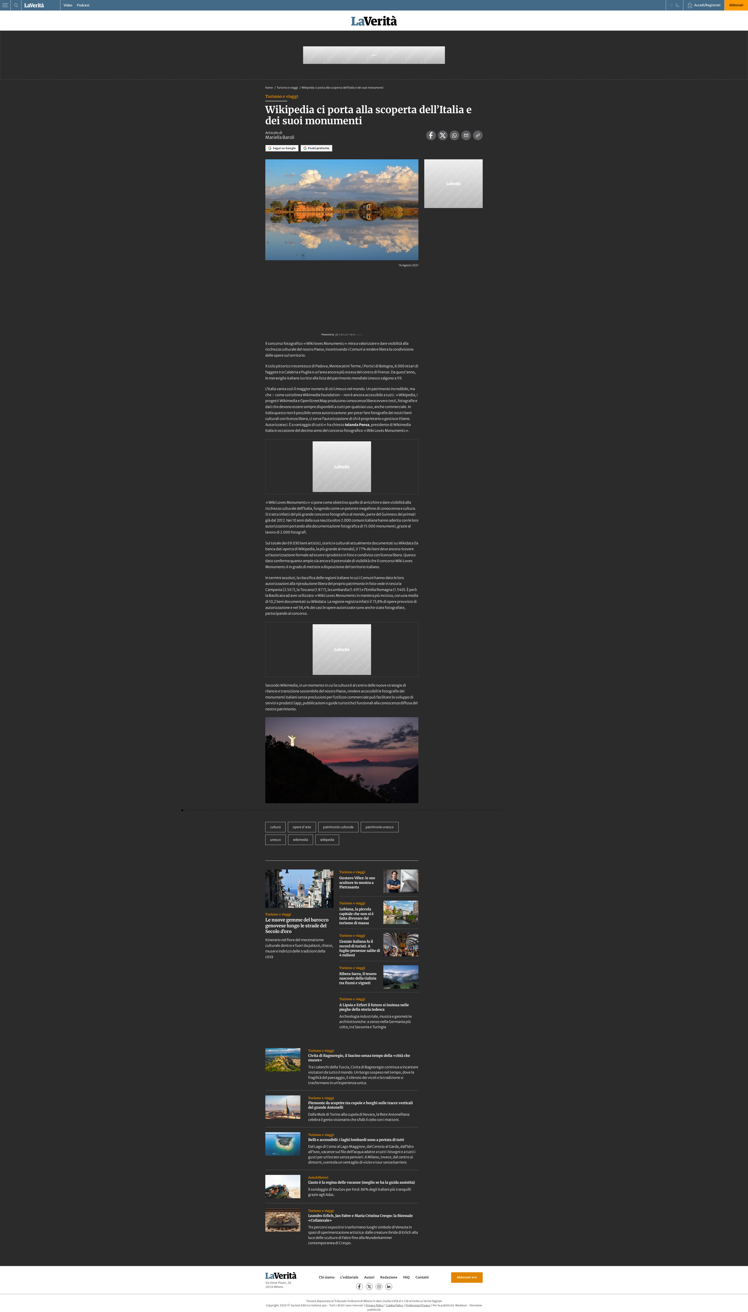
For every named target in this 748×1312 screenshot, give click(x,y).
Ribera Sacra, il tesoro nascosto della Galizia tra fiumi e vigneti (358, 978)
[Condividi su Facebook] (431, 135)
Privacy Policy (375, 1305)
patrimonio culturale (338, 827)
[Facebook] (359, 1286)
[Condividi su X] (443, 135)
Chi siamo (326, 1277)
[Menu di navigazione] (5, 5)
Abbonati (736, 5)
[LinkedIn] (388, 1286)
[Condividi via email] (466, 135)
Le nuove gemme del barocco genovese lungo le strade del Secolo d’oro (297, 925)
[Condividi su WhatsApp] (454, 135)
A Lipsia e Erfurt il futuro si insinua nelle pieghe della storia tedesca (374, 1007)
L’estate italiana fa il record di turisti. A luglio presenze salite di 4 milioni (359, 948)
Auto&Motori (318, 1177)
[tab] (182, 810)
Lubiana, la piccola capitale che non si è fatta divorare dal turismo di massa (356, 916)
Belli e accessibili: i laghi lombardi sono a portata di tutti (356, 1139)
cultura (275, 827)
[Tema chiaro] (671, 5)
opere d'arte (302, 827)
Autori (369, 1277)
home (269, 87)
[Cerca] (16, 5)
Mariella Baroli (279, 137)
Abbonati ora (467, 1277)
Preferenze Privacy (418, 1305)
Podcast (83, 5)
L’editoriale (349, 1277)
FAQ (406, 1277)
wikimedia (300, 840)
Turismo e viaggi (287, 87)
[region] (341, 765)
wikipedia (327, 840)
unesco (275, 840)
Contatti (422, 1277)
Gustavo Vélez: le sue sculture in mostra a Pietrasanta (357, 882)
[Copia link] (478, 135)
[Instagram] (379, 1286)
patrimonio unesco (380, 827)
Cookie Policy (394, 1305)
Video (68, 5)
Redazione (388, 1277)
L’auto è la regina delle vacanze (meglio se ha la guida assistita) (361, 1182)
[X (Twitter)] (369, 1286)
